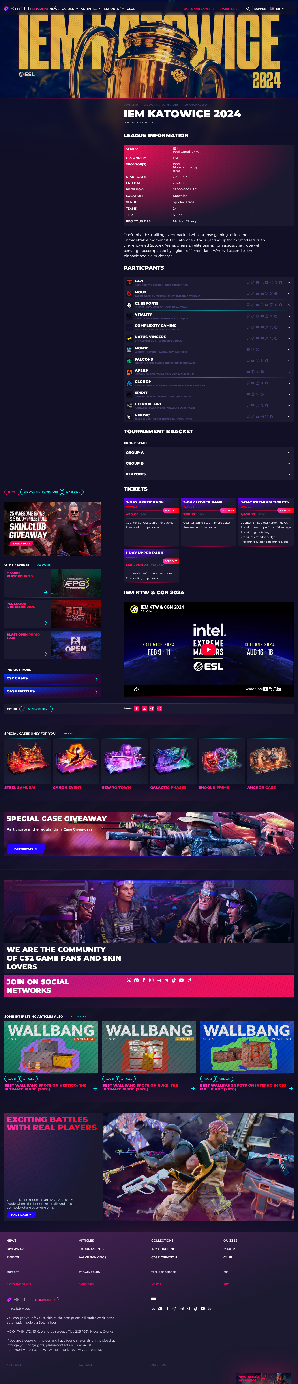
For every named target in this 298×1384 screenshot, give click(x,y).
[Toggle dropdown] (77, 9)
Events (13, 1257)
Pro (226, 1284)
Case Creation (164, 1257)
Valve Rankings (93, 1257)
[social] (153, 1308)
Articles (28, 1078)
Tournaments (91, 1249)
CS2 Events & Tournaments (41, 492)
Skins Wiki (221, 9)
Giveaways (16, 1249)
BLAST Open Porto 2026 (23, 636)
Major (229, 1249)
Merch (236, 9)
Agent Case (159, 1364)
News (55, 9)
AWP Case (86, 1364)
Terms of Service (163, 1272)
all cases (69, 733)
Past (14, 492)
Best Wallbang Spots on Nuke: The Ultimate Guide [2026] (140, 1087)
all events (44, 564)
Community (131, 104)
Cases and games (197, 9)
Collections (162, 1241)
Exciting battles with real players (52, 1123)
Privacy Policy (89, 1272)
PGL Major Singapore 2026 (21, 605)
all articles (78, 1016)
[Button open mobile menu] (290, 9)
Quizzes (230, 1241)
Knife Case (14, 1364)
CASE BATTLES (21, 691)
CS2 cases (17, 678)
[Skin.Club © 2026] (33, 1299)
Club (131, 9)
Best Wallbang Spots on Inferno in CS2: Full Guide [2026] (243, 1087)
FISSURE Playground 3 (20, 574)
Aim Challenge (164, 1249)
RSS (225, 1272)
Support (261, 9)
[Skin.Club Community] (29, 8)
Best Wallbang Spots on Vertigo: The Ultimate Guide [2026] (45, 1087)
